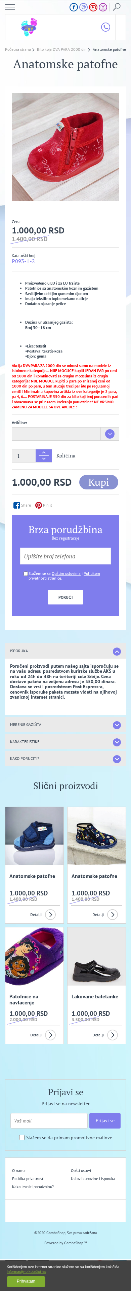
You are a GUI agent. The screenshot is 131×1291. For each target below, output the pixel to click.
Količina (66, 455)
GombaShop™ (75, 1243)
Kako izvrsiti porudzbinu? (33, 1186)
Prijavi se (105, 1120)
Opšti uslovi (81, 1170)
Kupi (98, 482)
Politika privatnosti (28, 1178)
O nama (19, 1170)
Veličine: (19, 422)
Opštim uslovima (66, 573)
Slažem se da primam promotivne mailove (69, 1137)
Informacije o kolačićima (26, 1271)
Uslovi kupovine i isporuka (93, 1178)
